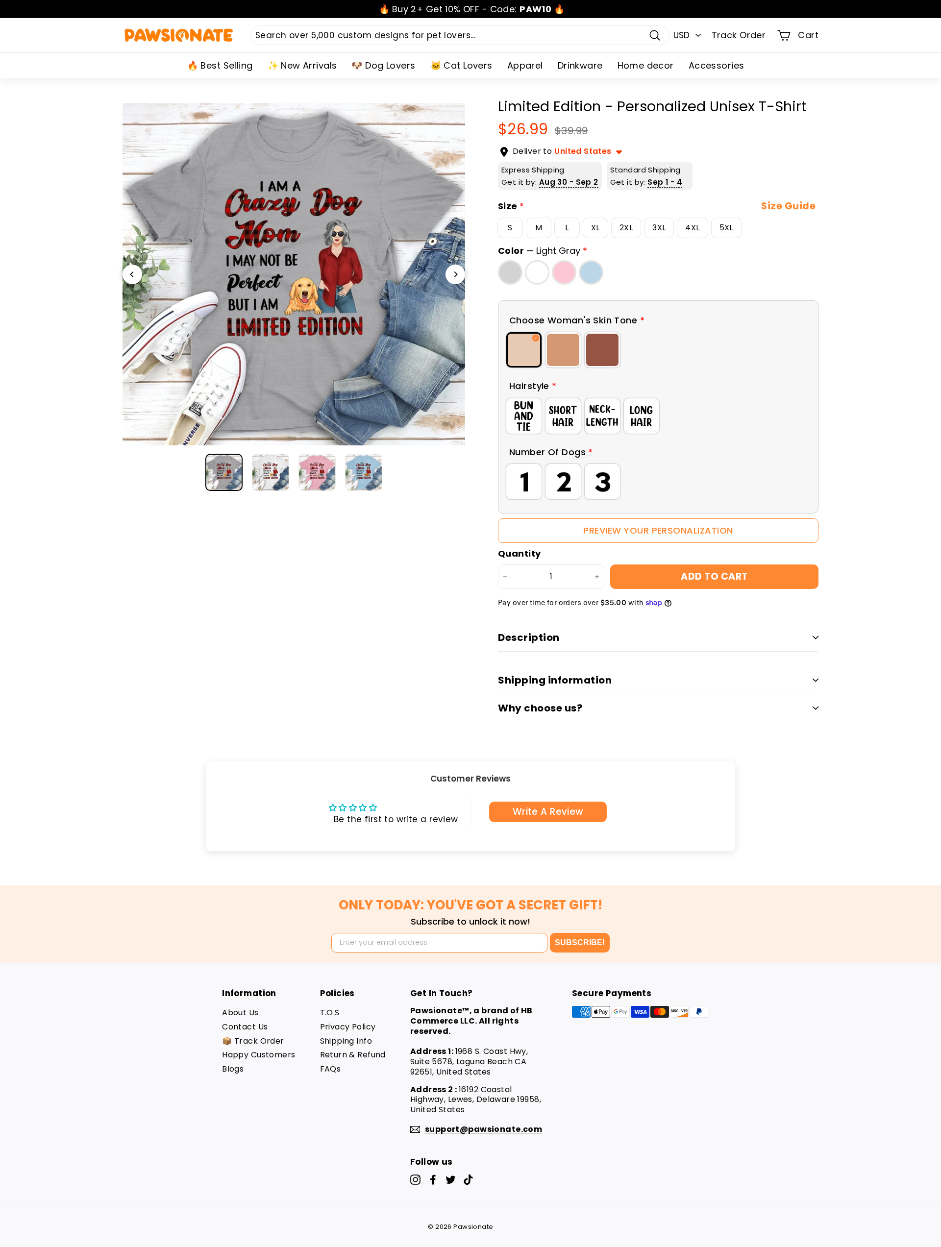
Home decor (646, 65)
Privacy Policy (348, 1026)
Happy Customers (258, 1054)
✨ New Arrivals (302, 65)
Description (529, 637)
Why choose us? (540, 708)
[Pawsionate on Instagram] (415, 1179)
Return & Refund (353, 1054)
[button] (658, 320)
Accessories (716, 65)
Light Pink (564, 272)
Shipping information (555, 680)
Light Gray (510, 272)
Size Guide (788, 206)
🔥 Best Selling (220, 65)
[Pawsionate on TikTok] (468, 1179)
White (537, 272)
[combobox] (459, 35)
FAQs (330, 1069)
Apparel (525, 65)
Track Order (739, 35)
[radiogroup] (658, 350)
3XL (659, 227)
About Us (240, 1012)
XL (595, 227)
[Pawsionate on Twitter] (451, 1179)
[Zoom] (294, 274)
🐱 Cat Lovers (461, 65)
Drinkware (580, 65)
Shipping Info (346, 1041)
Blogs (233, 1069)
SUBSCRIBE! (580, 942)
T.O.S (330, 1012)
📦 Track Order (253, 1041)
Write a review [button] (548, 811)
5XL (726, 227)
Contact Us (245, 1026)
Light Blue (591, 272)
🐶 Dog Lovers (383, 65)
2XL (626, 227)
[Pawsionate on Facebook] (433, 1179)
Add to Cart (714, 576)
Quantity (519, 553)
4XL (692, 227)
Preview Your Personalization (658, 530)
